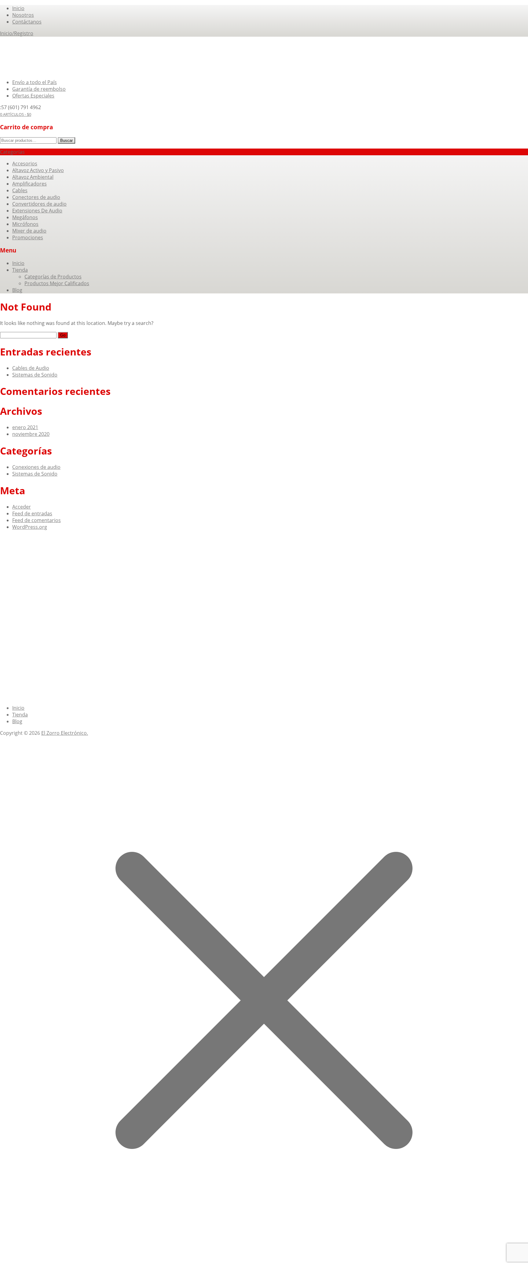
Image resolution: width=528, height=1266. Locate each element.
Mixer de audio (29, 230)
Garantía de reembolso (39, 89)
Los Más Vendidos (33, 578)
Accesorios (24, 163)
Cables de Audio (30, 368)
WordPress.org (29, 527)
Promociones (27, 237)
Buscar (66, 140)
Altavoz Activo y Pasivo (38, 170)
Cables (20, 190)
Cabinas (21, 552)
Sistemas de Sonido (34, 374)
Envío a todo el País (34, 82)
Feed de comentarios (36, 520)
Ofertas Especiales (33, 95)
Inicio (18, 8)
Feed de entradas (32, 513)
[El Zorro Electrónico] (27, 70)
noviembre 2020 (31, 434)
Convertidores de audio (39, 204)
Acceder (21, 506)
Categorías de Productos (53, 276)
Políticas (152, 578)
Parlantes (43, 552)
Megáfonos (25, 217)
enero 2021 (25, 427)
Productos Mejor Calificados (56, 283)
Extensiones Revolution (82, 552)
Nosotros (23, 15)
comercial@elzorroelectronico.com (52, 617)
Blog (17, 290)
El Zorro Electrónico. (64, 733)
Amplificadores (29, 183)
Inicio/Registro (16, 33)
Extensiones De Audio (37, 210)
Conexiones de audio (36, 467)
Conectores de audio (36, 197)
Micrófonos (25, 224)
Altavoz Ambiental (32, 177)
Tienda (20, 270)
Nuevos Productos (119, 578)
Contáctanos (27, 21)
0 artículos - (15, 114)
